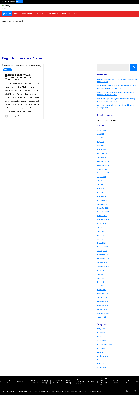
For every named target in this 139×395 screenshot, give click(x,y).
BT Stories (78, 13)
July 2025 (100, 180)
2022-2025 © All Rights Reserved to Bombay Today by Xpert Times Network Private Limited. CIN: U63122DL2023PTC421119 (52, 391)
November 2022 (103, 305)
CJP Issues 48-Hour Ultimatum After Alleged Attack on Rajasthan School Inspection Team (116, 87)
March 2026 (101, 149)
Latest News (27, 13)
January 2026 (102, 157)
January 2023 (102, 297)
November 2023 (103, 258)
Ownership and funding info (104, 381)
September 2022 (103, 313)
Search (133, 67)
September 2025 (103, 173)
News (16, 13)
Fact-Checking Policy (80, 381)
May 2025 (100, 188)
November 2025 (103, 165)
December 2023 (103, 254)
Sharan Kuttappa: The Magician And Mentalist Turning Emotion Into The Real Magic (116, 100)
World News (101, 367)
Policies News (102, 364)
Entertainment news (104, 344)
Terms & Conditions (33, 381)
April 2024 (100, 239)
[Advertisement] (69, 39)
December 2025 (103, 161)
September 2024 (103, 219)
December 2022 (103, 301)
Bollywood (53, 13)
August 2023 (101, 270)
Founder (91, 381)
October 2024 (102, 215)
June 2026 (100, 138)
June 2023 (100, 278)
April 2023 (100, 286)
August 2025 (101, 177)
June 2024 (100, 231)
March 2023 (101, 289)
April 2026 (100, 145)
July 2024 (100, 227)
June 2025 (100, 184)
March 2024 (101, 243)
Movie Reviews (102, 356)
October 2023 (102, 262)
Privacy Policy (45, 381)
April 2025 (100, 192)
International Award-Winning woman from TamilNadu (18, 77)
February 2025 (102, 200)
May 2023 (100, 282)
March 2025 (101, 196)
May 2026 (100, 141)
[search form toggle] (135, 14)
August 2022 (101, 317)
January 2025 (102, 204)
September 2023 (103, 266)
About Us (8, 381)
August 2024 (101, 223)
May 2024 (100, 235)
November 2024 (103, 212)
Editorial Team (116, 381)
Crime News (101, 340)
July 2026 (100, 134)
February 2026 (102, 153)
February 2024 (102, 247)
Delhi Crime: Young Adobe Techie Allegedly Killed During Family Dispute (117, 80)
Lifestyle (40, 13)
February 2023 (102, 293)
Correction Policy (57, 381)
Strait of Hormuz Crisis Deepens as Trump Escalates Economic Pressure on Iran (115, 93)
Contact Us (128, 381)
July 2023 (100, 274)
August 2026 (101, 130)
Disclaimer (20, 381)
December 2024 (103, 208)
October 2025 (102, 169)
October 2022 (102, 309)
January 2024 (102, 251)
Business (66, 13)
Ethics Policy (68, 381)
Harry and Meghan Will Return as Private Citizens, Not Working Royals (116, 106)
